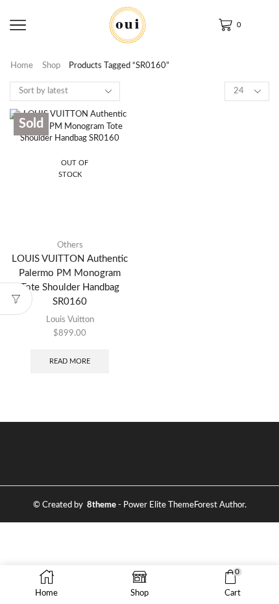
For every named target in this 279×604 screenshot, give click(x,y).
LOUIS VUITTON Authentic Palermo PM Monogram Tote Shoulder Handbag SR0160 (70, 280)
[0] (221, 25)
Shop (51, 66)
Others (70, 245)
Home (21, 66)
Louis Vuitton (70, 320)
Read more (69, 361)
